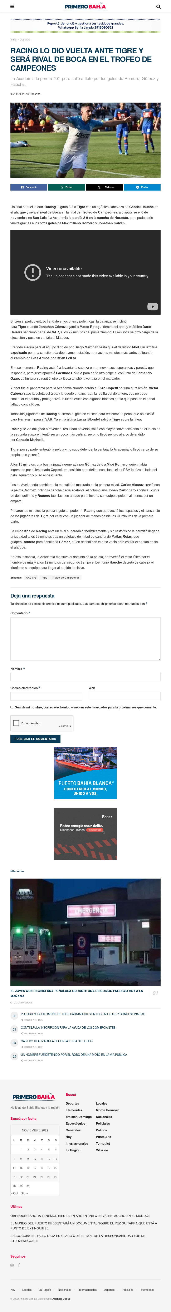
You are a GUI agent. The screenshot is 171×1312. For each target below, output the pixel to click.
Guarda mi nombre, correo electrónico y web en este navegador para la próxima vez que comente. (86, 707)
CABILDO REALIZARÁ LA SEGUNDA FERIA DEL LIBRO (57, 1041)
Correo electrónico (25, 688)
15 (21, 1168)
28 (14, 1186)
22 (21, 1177)
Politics (101, 1130)
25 (41, 1177)
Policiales (103, 1123)
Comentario (20, 613)
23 (27, 1177)
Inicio (13, 39)
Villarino (102, 1150)
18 (41, 1168)
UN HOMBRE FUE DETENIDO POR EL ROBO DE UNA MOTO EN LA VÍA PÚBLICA (74, 1054)
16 (27, 1168)
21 (14, 1177)
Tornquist (103, 1143)
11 (41, 1158)
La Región (73, 1150)
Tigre (44, 577)
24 (34, 1177)
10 (34, 1158)
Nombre (17, 668)
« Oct (14, 1193)
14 (14, 1168)
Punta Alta (103, 1136)
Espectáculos (75, 1123)
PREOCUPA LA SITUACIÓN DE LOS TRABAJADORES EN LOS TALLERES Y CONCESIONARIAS (83, 1014)
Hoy (69, 1136)
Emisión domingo (79, 1116)
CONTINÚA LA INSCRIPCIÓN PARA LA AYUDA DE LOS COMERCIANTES (68, 1027)
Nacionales (104, 1116)
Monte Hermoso (107, 1110)
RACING (31, 577)
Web (92, 688)
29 (21, 1186)
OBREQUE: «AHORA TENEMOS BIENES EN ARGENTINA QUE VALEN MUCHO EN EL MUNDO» (80, 1215)
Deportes (25, 39)
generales (73, 1130)
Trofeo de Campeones (66, 577)
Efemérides (74, 1110)
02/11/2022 (17, 94)
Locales (101, 1103)
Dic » (24, 1193)
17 (34, 1168)
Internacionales (77, 1143)
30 (27, 1186)
